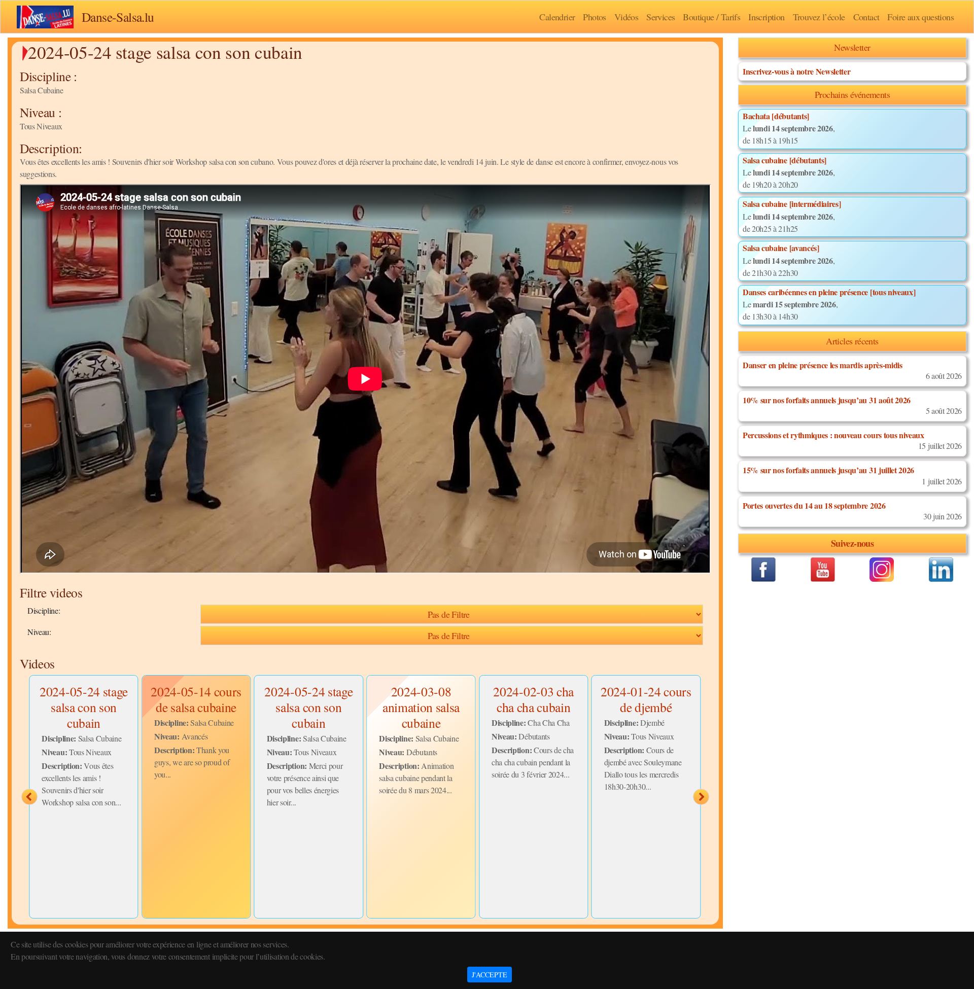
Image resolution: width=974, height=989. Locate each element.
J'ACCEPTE (489, 974)
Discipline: (43, 610)
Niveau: (39, 631)
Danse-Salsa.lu (118, 16)
